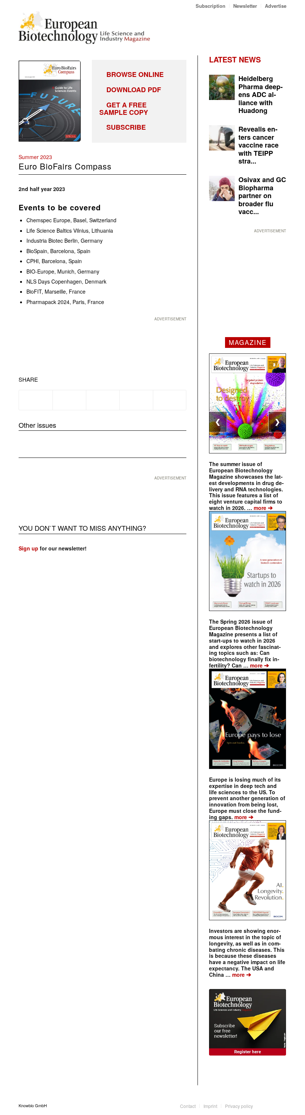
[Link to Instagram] (280, 1105)
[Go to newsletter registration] (247, 1022)
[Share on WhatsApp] (102, 400)
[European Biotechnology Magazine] (84, 27)
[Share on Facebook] (35, 400)
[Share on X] (69, 400)
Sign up (28, 548)
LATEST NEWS (235, 59)
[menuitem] (210, 6)
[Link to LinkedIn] (269, 1105)
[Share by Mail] (169, 400)
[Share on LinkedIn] (136, 400)
